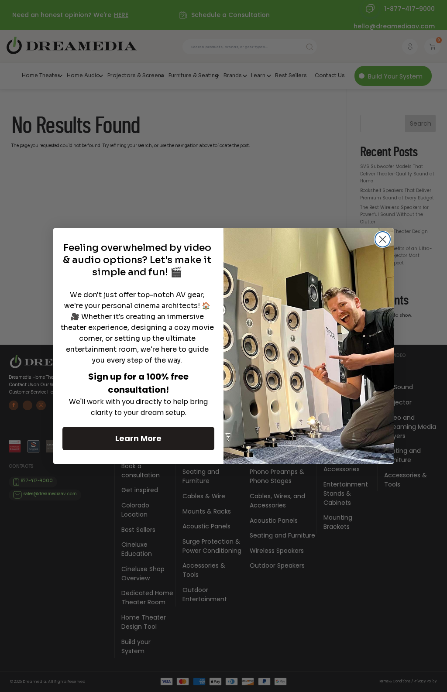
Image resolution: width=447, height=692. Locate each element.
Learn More (138, 438)
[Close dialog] (382, 239)
